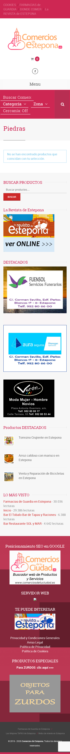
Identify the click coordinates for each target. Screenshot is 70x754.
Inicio (7, 510)
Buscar (12, 196)
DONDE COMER (30, 9)
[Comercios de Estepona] (35, 49)
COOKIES (9, 5)
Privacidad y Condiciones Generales (35, 638)
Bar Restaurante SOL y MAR (22, 523)
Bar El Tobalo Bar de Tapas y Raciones (29, 515)
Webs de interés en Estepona (51, 733)
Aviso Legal (35, 642)
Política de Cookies (35, 651)
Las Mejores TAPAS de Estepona (21, 733)
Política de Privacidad (35, 647)
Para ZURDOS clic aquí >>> (35, 667)
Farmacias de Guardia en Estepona (27, 501)
